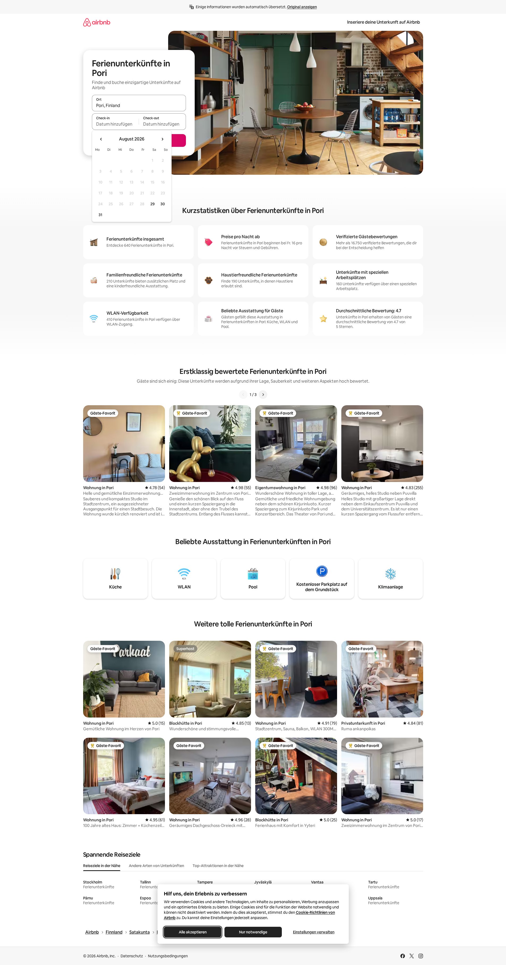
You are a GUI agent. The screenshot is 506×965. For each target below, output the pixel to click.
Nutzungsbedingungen (168, 956)
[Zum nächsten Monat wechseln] (162, 139)
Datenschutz (132, 956)
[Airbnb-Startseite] (96, 22)
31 (100, 214)
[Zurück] (243, 394)
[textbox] (115, 124)
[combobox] (139, 105)
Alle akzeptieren (192, 932)
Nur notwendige (253, 932)
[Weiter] (263, 394)
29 (152, 204)
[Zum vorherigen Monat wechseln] (101, 139)
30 (162, 204)
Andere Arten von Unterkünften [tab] (156, 865)
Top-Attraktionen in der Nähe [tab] (218, 865)
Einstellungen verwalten (313, 932)
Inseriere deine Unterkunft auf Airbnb (383, 22)
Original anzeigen (302, 7)
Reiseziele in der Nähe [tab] (101, 865)
